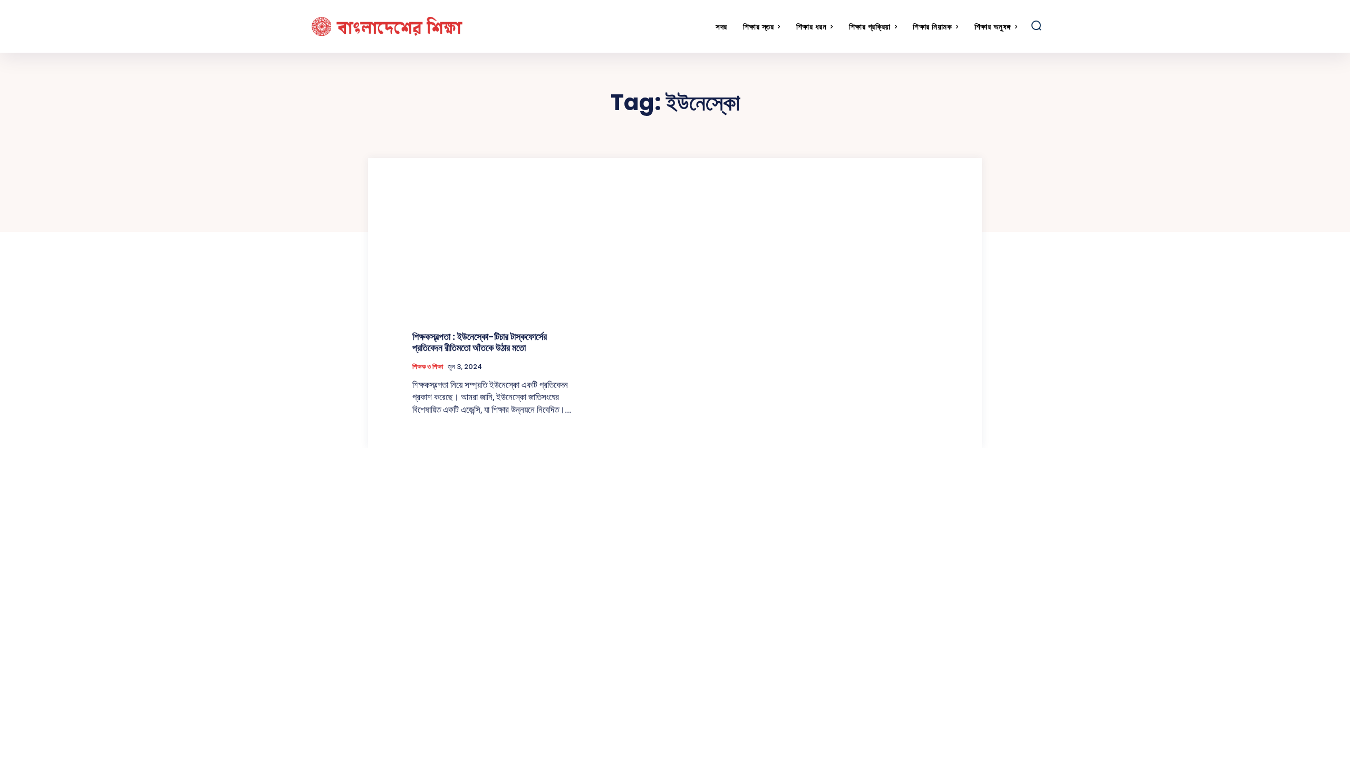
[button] (1036, 25)
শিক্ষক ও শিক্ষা (427, 367)
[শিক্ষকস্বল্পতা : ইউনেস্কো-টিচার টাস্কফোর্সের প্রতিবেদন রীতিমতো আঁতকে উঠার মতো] (494, 259)
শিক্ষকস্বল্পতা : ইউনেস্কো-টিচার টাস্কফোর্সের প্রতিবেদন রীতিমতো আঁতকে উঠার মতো (479, 342)
